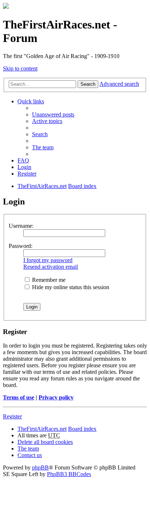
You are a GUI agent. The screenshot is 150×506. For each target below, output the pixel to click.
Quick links (30, 101)
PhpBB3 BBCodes (69, 474)
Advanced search (119, 84)
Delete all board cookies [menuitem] (45, 442)
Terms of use (18, 397)
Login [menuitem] (24, 167)
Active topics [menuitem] (47, 121)
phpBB (40, 467)
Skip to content (20, 68)
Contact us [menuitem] (29, 455)
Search (87, 84)
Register (12, 416)
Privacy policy (56, 397)
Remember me (48, 280)
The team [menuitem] (43, 147)
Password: (20, 246)
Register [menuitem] (26, 173)
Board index (82, 429)
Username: (21, 226)
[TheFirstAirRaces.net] (6, 7)
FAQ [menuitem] (23, 160)
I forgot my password (47, 260)
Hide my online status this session (70, 287)
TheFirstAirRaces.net (42, 429)
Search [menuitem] (40, 134)
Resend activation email (50, 267)
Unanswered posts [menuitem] (53, 114)
